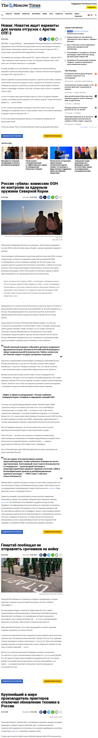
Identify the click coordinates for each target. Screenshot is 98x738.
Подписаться (49, 380)
